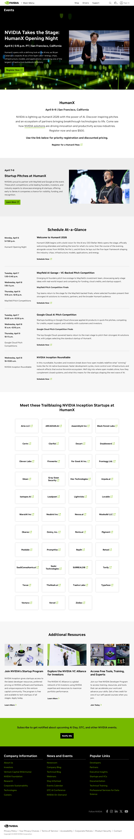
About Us (8, 762)
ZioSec (79, 602)
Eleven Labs (25, 461)
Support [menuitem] (95, 3)
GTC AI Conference (56, 790)
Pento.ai (79, 532)
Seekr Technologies (52, 567)
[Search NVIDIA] (110, 2)
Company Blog (54, 767)
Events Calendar (55, 785)
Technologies (10, 790)
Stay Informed (54, 781)
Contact (118, 831)
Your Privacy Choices (29, 831)
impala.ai (105, 479)
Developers (95, 762)
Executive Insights (99, 772)
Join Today (95, 705)
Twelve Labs (79, 585)
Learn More (10, 705)
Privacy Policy (10, 831)
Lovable (106, 496)
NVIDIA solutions (34, 126)
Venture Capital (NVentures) (17, 772)
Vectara (25, 602)
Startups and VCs (98, 776)
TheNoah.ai (52, 585)
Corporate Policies (84, 831)
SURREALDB (79, 567)
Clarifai (52, 443)
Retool (106, 549)
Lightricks (79, 496)
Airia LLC (25, 426)
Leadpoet (52, 496)
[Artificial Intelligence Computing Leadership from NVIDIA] (12, 3)
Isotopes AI (25, 496)
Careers (8, 794)
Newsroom (52, 762)
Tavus (25, 585)
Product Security (103, 831)
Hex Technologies (79, 479)
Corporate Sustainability (16, 785)
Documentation (97, 781)
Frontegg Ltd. (106, 461)
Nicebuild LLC (106, 514)
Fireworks (52, 461)
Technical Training (98, 785)
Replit (79, 549)
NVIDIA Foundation (13, 776)
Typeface (105, 585)
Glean (25, 479)
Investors (8, 767)
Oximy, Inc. (52, 532)
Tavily (106, 567)
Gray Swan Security (53, 479)
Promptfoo (52, 549)
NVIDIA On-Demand (57, 794)
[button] (115, 3)
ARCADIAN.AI (52, 426)
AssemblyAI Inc (79, 426)
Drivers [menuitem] (86, 3)
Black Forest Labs (106, 426)
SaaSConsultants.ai (26, 567)
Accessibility (66, 831)
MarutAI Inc (25, 514)
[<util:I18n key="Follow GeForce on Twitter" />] (121, 811)
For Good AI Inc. (79, 461)
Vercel (52, 602)
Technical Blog (54, 772)
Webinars (51, 776)
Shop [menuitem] (77, 3)
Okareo (25, 532)
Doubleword (106, 443)
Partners (94, 767)
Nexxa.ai (79, 514)
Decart (79, 443)
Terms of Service (50, 831)
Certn (25, 443)
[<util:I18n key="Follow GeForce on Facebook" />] (107, 811)
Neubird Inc (52, 514)
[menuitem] (39, 2)
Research (8, 781)
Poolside (25, 549)
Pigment (106, 532)
